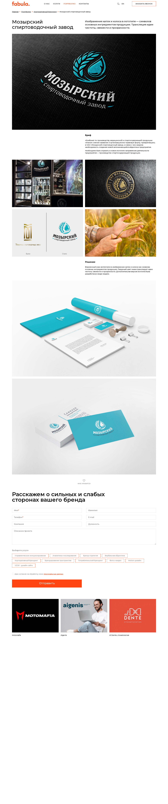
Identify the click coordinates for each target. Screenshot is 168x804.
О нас (47, 4)
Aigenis (64, 635)
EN (123, 4)
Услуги (56, 4)
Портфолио (69, 4)
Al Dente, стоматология (119, 635)
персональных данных (53, 574)
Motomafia (16, 635)
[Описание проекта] (84, 544)
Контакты (84, 4)
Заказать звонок (144, 4)
